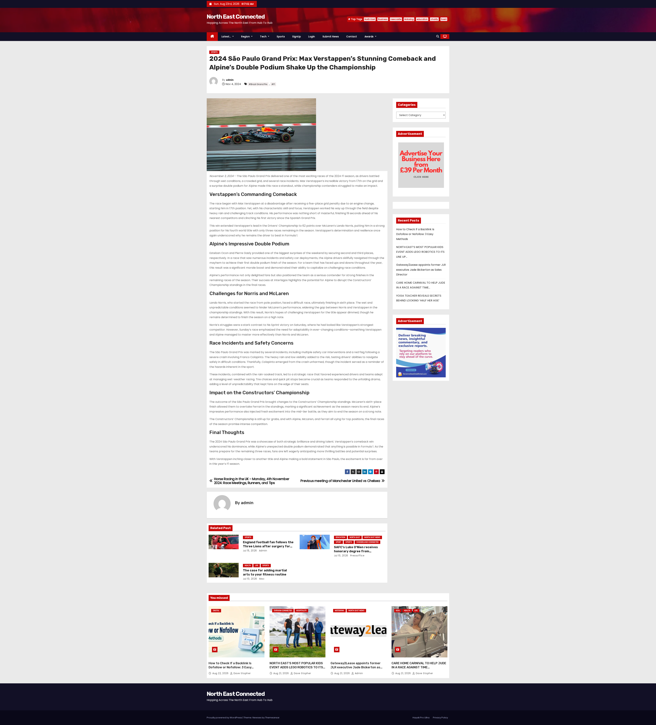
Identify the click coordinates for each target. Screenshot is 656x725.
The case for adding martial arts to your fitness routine (265, 572)
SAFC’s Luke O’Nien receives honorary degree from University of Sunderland (356, 551)
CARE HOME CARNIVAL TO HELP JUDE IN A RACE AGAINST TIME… (419, 665)
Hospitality (301, 610)
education (422, 19)
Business (382, 19)
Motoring (409, 19)
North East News (372, 537)
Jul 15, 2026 (250, 550)
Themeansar (272, 717)
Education (340, 537)
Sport (338, 542)
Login (311, 36)
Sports (281, 36)
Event (444, 19)
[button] (437, 36)
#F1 (273, 84)
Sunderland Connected (367, 542)
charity (434, 19)
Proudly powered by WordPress (225, 717)
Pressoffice (356, 555)
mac (261, 578)
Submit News (331, 36)
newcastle (396, 19)
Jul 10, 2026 (341, 555)
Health (248, 565)
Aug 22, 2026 (220, 673)
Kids (398, 610)
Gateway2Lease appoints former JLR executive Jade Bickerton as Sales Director (421, 269)
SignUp (296, 36)
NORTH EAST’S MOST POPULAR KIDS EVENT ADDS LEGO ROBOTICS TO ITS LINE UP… (420, 252)
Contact (351, 36)
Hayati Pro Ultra (421, 717)
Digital (216, 610)
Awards (369, 36)
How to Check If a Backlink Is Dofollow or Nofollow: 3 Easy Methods (415, 234)
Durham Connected (283, 610)
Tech (263, 36)
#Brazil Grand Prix (258, 84)
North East (370, 19)
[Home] (212, 36)
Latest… (227, 36)
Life (256, 565)
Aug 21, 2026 (281, 673)
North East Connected (236, 16)
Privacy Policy (440, 717)
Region (246, 36)
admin (230, 80)
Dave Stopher (242, 673)
